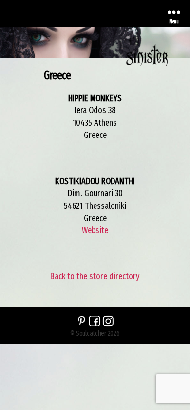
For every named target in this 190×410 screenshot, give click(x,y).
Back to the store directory (95, 276)
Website (95, 230)
